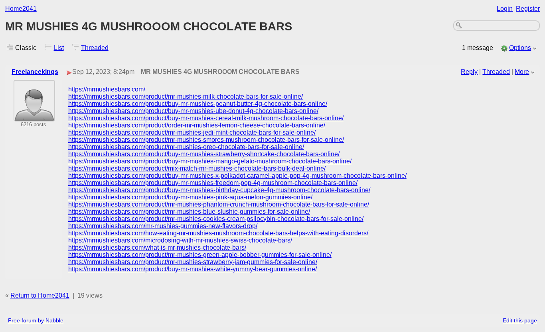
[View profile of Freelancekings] (34, 116)
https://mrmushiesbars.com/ (106, 89)
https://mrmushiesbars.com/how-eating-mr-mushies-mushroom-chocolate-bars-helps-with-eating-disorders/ (218, 233)
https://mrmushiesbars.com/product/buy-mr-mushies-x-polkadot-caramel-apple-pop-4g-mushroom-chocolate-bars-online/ (237, 175)
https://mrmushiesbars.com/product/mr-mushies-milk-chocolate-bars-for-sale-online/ (185, 96)
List (59, 47)
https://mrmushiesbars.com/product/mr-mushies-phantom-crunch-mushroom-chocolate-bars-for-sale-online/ (218, 204)
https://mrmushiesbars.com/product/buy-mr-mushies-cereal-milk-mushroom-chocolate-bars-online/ (206, 118)
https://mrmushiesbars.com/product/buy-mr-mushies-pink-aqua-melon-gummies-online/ (190, 197)
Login (505, 8)
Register (528, 8)
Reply (469, 71)
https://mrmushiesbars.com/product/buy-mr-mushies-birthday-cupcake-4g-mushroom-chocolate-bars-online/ (219, 190)
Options (520, 47)
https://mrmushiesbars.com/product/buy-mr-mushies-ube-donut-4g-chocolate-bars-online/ (193, 110)
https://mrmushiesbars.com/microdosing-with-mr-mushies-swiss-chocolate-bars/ (180, 240)
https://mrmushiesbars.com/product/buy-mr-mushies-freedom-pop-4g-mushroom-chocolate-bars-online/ (212, 182)
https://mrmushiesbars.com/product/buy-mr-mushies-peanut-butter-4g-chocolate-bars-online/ (197, 103)
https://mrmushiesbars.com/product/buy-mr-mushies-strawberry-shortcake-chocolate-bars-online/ (204, 154)
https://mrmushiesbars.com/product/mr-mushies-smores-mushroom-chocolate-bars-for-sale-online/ (206, 139)
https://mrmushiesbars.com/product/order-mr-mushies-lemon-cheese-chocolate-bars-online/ (196, 125)
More (522, 71)
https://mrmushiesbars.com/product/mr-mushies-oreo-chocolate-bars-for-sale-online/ (186, 146)
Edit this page (520, 320)
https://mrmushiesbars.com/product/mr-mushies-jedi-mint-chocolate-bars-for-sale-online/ (192, 132)
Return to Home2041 (39, 295)
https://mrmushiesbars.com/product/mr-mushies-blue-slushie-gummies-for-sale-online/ (189, 211)
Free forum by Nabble (35, 320)
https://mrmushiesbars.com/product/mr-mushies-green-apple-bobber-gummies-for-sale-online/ (200, 254)
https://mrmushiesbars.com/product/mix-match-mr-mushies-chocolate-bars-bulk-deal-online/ (197, 168)
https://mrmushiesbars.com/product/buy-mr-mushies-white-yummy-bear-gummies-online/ (192, 269)
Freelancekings (35, 71)
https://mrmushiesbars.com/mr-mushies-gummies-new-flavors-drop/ (162, 226)
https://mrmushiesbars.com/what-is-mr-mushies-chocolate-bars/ (157, 247)
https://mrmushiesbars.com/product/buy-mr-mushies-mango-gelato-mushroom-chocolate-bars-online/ (209, 161)
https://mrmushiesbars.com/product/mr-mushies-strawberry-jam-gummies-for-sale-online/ (192, 261)
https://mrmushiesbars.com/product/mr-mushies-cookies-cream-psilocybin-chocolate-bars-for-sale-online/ (215, 218)
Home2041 (21, 8)
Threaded (95, 47)
